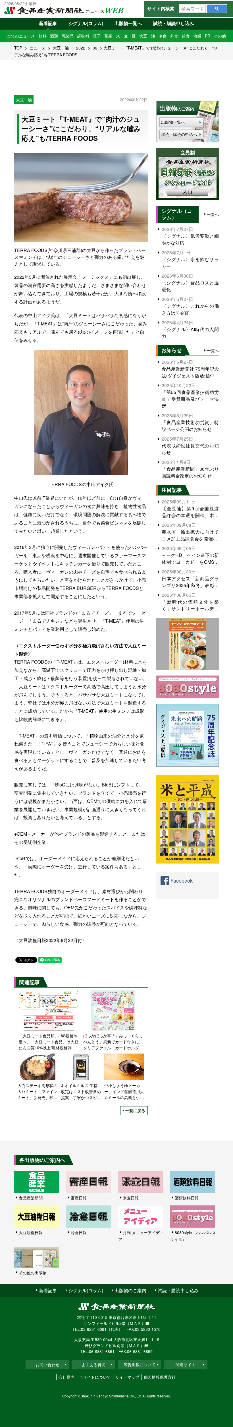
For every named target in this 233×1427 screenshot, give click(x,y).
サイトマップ (127, 1377)
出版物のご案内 (130, 1290)
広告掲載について (139, 1364)
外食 (174, 36)
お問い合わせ (47, 1364)
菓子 (97, 36)
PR (207, 36)
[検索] (217, 9)
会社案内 (66, 1377)
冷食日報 (79, 1232)
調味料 (83, 36)
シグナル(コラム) (85, 23)
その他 (220, 36)
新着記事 (48, 23)
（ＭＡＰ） (135, 1323)
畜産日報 (79, 1198)
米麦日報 (131, 1198)
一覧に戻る (135, 1110)
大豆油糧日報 (31, 1232)
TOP (18, 48)
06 (95, 48)
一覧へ (213, 214)
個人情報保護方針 (160, 1377)
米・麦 (122, 36)
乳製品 (68, 36)
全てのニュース (21, 36)
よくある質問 (93, 1364)
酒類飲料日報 (187, 1198)
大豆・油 (147, 36)
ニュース (37, 48)
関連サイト (185, 1364)
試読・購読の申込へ (179, 134)
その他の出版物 (33, 1272)
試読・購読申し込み (173, 23)
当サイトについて (95, 1377)
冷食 (163, 36)
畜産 (108, 36)
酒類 (54, 36)
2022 (80, 48)
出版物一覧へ (128, 23)
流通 (197, 36)
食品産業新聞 (31, 1198)
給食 (186, 36)
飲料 (43, 36)
